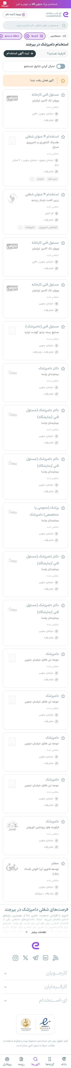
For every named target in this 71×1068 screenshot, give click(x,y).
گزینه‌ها (50, 1064)
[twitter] (25, 958)
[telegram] (35, 958)
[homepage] (35, 945)
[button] (57, 36)
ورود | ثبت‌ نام (13, 14)
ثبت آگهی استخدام (18, 53)
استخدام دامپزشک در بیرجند (47, 44)
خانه (64, 1064)
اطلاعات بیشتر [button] (38, 932)
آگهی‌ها (35, 1064)
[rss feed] (55, 958)
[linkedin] (45, 958)
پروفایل (7, 1064)
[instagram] (15, 958)
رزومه (21, 1064)
